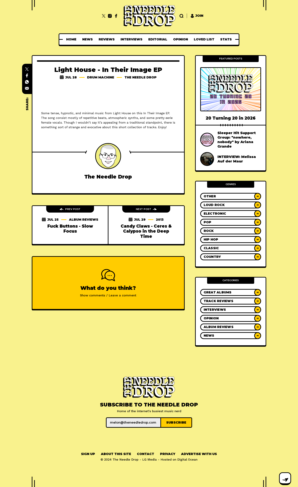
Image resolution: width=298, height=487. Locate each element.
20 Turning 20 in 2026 (231, 118)
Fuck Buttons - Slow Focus (70, 229)
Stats (226, 39)
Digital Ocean (187, 459)
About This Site (116, 454)
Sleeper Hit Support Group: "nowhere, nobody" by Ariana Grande (236, 139)
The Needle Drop (141, 77)
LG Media (149, 459)
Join (199, 16)
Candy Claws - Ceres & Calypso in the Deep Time (146, 231)
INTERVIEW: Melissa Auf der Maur (236, 159)
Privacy (167, 454)
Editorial (157, 39)
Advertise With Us (199, 454)
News (87, 39)
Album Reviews (83, 220)
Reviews (107, 39)
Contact (145, 454)
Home (71, 39)
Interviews (131, 39)
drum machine (100, 77)
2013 (160, 220)
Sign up (88, 454)
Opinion (180, 39)
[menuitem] (71, 39)
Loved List (204, 39)
